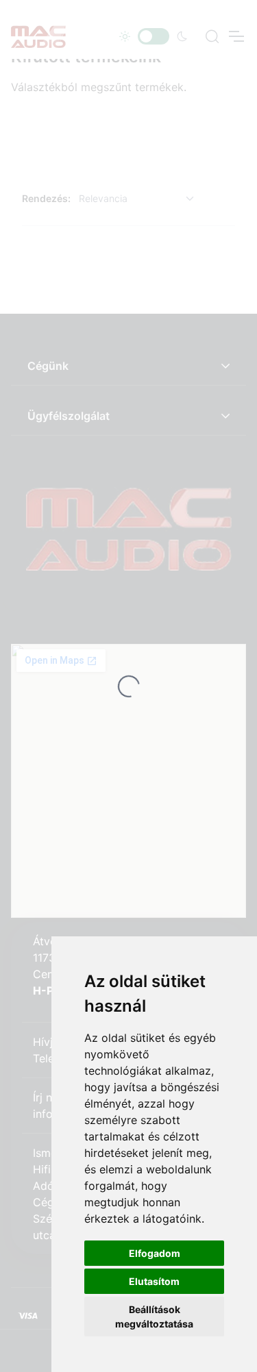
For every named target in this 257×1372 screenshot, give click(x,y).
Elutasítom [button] (154, 1281)
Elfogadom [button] (154, 1253)
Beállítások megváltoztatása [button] (154, 1317)
